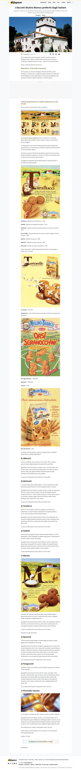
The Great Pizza (45, 764)
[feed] (8, 763)
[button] (50, 54)
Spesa (49, 2)
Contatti (36, 759)
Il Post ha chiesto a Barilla (30, 138)
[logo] (16, 2)
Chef (58, 2)
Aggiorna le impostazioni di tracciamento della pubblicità (56, 759)
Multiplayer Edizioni (53, 764)
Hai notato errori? (24, 747)
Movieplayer (27, 764)
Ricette (69, 2)
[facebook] (12, 763)
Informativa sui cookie (23, 759)
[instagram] (16, 763)
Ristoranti (43, 2)
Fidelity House (38, 764)
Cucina (63, 2)
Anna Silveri (27, 54)
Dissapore (38, 15)
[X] (10, 763)
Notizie (43, 15)
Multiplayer (21, 764)
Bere (54, 2)
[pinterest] (14, 763)
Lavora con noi (41, 759)
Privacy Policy (31, 759)
